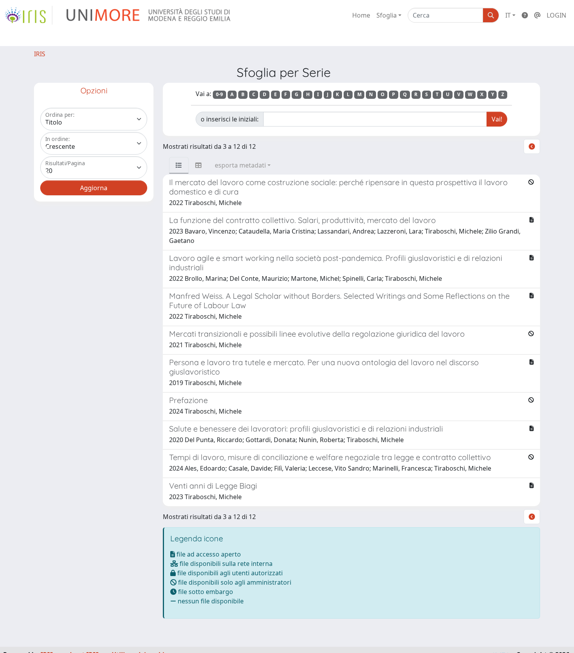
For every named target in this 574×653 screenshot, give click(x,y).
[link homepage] (28, 15)
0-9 (219, 94)
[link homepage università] (149, 15)
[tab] (179, 165)
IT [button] (508, 15)
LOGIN (556, 15)
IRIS (39, 54)
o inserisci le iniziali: (229, 119)
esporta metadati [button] (240, 165)
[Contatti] (537, 15)
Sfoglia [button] (386, 15)
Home (361, 15)
